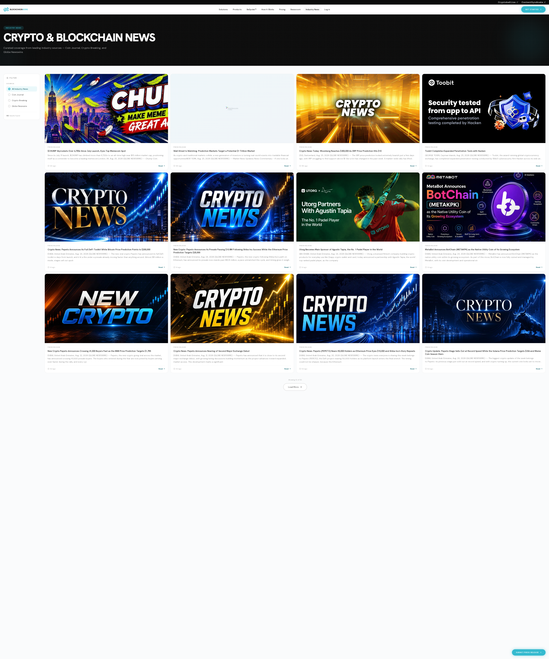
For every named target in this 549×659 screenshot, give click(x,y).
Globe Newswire (19, 106)
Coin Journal (18, 94)
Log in (327, 9)
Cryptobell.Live (507, 2)
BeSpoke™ (251, 9)
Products (237, 9)
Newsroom (296, 9)
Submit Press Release (527, 653)
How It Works (267, 9)
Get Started (532, 9)
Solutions (223, 9)
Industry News (312, 9)
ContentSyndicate (532, 2)
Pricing (282, 9)
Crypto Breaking (19, 100)
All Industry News (20, 89)
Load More (293, 387)
